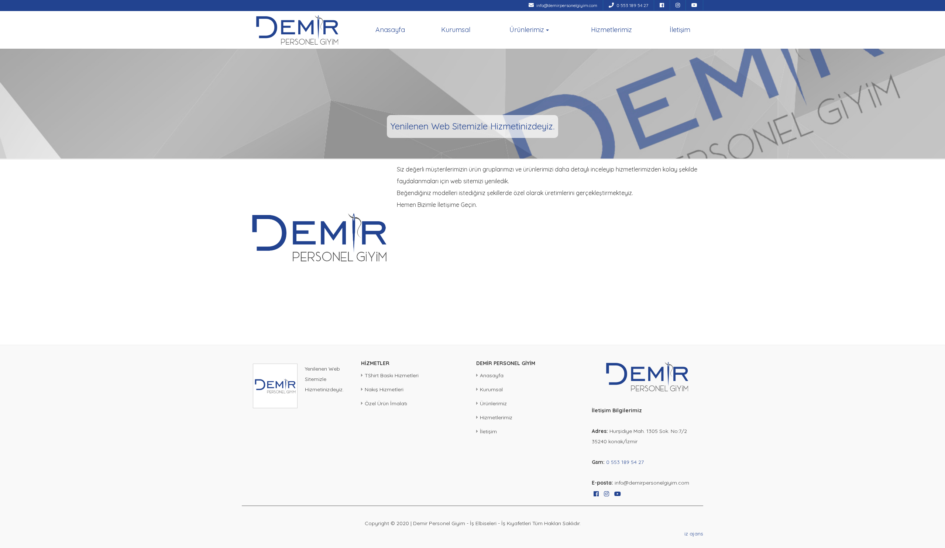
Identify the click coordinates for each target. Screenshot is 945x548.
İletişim (680, 29)
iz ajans (693, 533)
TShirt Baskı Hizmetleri (392, 375)
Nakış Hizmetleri (384, 389)
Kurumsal (455, 29)
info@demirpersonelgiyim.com (566, 5)
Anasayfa (390, 29)
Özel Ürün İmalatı (386, 403)
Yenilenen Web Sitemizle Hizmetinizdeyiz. (324, 379)
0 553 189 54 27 (631, 5)
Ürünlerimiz (526, 29)
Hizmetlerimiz (611, 29)
